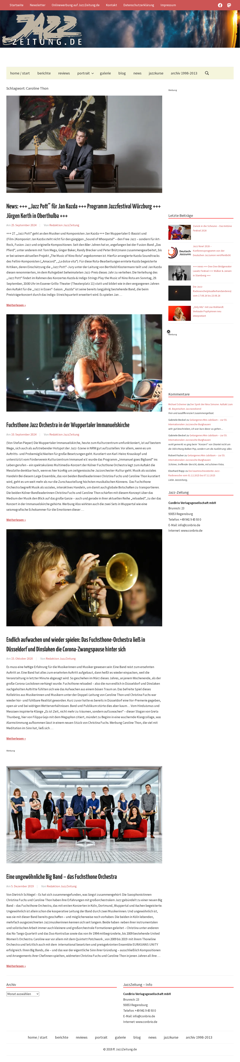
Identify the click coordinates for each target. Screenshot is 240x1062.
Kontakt (111, 5)
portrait (83, 73)
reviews (64, 73)
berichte (44, 73)
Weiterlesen (15, 305)
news (137, 73)
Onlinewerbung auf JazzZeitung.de (76, 5)
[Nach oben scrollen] (233, 1055)
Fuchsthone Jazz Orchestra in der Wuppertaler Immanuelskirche (67, 425)
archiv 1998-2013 (184, 73)
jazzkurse (156, 73)
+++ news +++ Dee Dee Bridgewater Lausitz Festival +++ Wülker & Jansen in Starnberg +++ (212, 271)
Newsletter (37, 5)
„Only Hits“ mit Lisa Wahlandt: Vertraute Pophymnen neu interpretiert (208, 311)
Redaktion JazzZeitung (64, 225)
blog (122, 73)
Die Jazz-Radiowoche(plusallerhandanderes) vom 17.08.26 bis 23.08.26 (212, 291)
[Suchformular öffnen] (207, 73)
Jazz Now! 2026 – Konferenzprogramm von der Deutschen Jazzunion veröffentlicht (212, 251)
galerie (105, 73)
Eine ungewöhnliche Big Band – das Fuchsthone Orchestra (61, 877)
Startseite (16, 5)
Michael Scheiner (177, 404)
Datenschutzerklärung (138, 5)
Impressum (168, 5)
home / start (20, 73)
